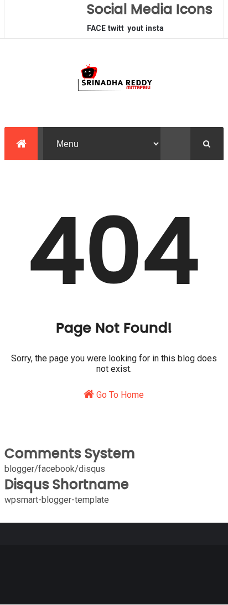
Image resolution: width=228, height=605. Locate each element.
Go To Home (119, 395)
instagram (155, 31)
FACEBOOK (96, 31)
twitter (116, 31)
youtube (135, 31)
